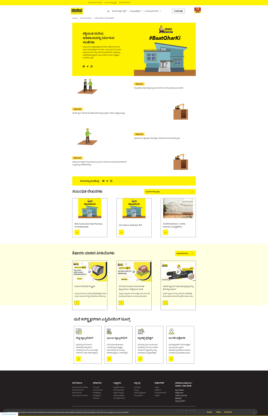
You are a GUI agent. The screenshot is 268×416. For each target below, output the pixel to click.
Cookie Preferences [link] (9, 414)
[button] (254, 412)
